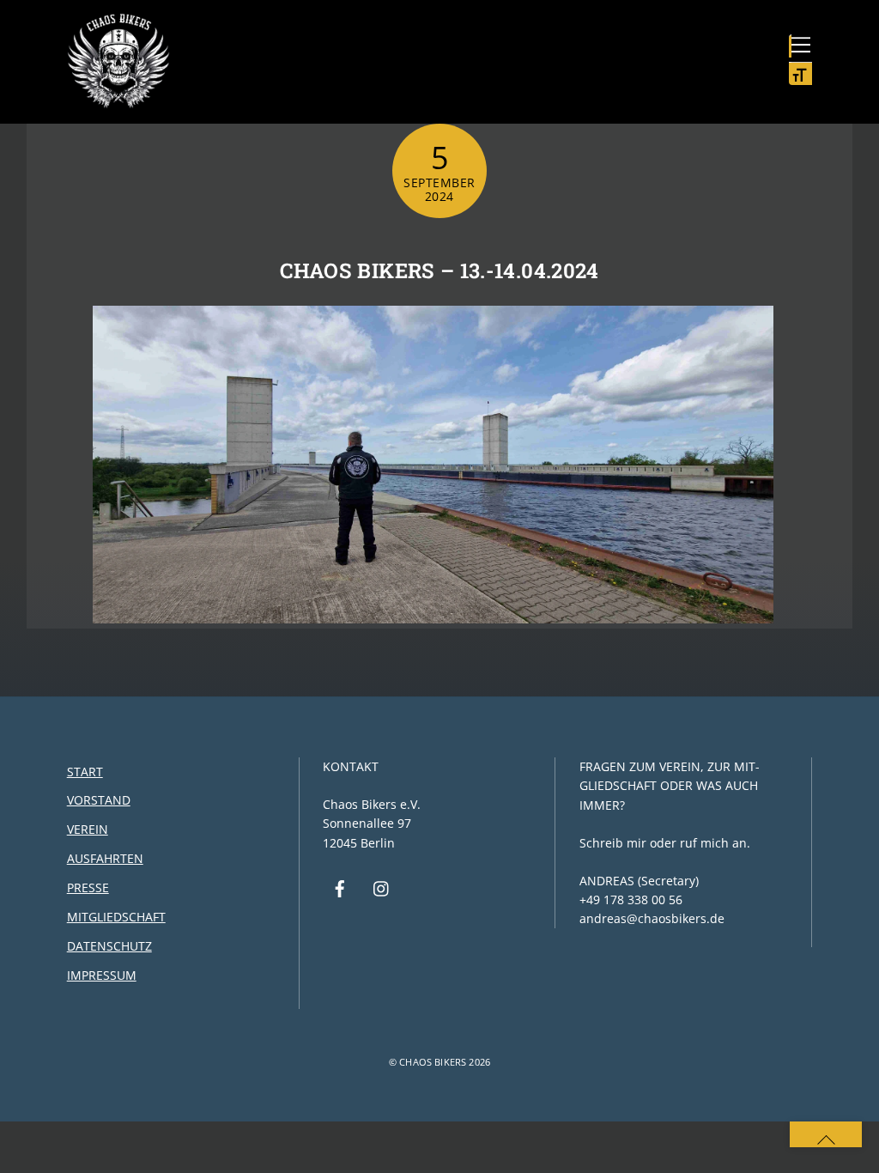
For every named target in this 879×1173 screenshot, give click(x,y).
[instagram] (382, 886)
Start (85, 771)
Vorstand (98, 800)
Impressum (101, 975)
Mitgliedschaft (116, 917)
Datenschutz (109, 946)
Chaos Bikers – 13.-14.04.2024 (439, 270)
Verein (87, 829)
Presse (88, 887)
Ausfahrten (105, 858)
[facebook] (340, 886)
